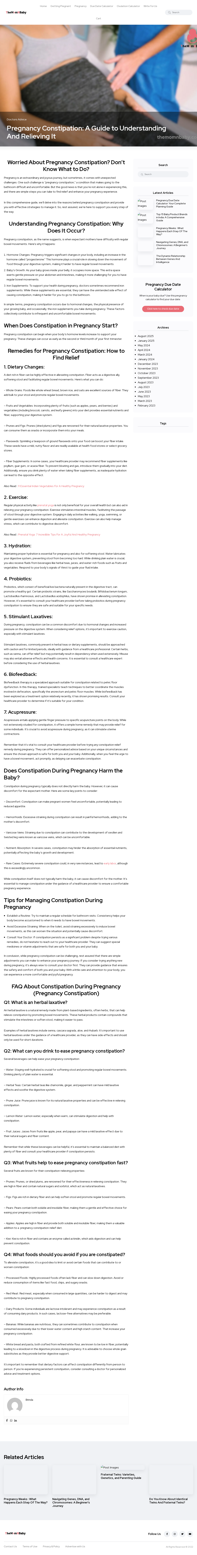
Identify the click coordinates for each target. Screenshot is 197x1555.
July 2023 (144, 387)
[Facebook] (7, 1420)
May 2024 (144, 345)
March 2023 (145, 401)
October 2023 (146, 373)
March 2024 (145, 354)
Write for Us (150, 6)
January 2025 (146, 340)
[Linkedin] (15, 1420)
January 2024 (146, 359)
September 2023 (148, 377)
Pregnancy (80, 6)
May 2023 (144, 396)
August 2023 (145, 382)
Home (43, 6)
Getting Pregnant (60, 6)
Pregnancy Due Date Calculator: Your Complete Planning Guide (171, 203)
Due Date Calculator (101, 6)
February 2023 (146, 405)
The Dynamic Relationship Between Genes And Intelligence (170, 259)
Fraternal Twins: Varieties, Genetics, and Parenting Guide (121, 1476)
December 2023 (148, 364)
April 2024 (144, 350)
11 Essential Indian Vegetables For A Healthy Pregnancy (51, 486)
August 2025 (146, 336)
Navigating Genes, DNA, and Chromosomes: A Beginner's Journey (71, 1502)
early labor (109, 863)
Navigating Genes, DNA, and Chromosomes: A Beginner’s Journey (172, 245)
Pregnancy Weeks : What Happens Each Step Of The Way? (171, 231)
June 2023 (144, 391)
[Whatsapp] (11, 1420)
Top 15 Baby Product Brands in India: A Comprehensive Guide (171, 217)
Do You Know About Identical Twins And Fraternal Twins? (168, 1500)
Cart (98, 18)
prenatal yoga (45, 505)
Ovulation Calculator (128, 6)
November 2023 (148, 368)
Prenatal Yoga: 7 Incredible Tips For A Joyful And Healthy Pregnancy (58, 534)
